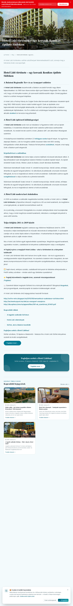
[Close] (67, 590)
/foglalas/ (7, 280)
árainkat (13, 113)
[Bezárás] (70, 2)
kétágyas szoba (41, 139)
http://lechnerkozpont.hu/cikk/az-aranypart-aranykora (24, 301)
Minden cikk (64, 384)
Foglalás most (35, 366)
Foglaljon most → (12, 343)
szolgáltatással (9, 177)
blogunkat (64, 285)
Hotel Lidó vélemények (15, 320)
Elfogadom (64, 600)
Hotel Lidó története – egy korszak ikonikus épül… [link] (26, 54)
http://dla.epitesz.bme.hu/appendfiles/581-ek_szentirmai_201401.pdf (30, 304)
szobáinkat (50, 145)
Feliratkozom (63, 4)
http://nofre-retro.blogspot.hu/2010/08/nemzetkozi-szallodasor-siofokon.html (34, 298)
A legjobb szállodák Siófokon (18, 315)
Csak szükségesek (50, 600)
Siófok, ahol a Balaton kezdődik (19, 325)
